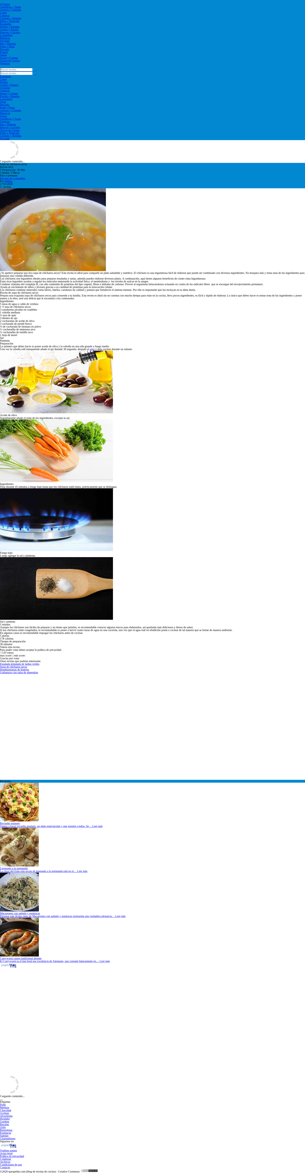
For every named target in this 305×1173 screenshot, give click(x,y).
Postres (4, 52)
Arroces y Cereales (10, 9)
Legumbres (6, 35)
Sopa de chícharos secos (13, 666)
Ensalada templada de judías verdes (19, 663)
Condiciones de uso (11, 1164)
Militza (8, 181)
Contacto (5, 1167)
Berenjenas (6, 1130)
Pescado (4, 49)
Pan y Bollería (8, 43)
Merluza (4, 1107)
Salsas (3, 54)
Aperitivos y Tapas (10, 6)
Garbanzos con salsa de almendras (19, 672)
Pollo (3, 1104)
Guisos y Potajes (9, 29)
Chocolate (5, 1110)
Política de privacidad (12, 1156)
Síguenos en (7, 1141)
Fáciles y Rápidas (10, 26)
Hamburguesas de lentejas (14, 669)
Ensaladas (5, 23)
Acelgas (4, 1113)
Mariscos (5, 38)
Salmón (4, 1135)
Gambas (4, 1121)
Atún (3, 1127)
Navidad (5, 40)
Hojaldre (5, 1118)
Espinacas (5, 1132)
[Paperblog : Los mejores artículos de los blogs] (8, 967)
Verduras (5, 63)
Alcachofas (6, 1115)
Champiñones (7, 1138)
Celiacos (5, 15)
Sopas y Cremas (9, 57)
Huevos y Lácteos (10, 32)
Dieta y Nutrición (9, 21)
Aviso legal (6, 1153)
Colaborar (5, 1158)
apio (92, 349)
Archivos (5, 1161)
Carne (3, 12)
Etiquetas (5, 1101)
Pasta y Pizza (7, 46)
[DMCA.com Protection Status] (89, 1171)
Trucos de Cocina (10, 60)
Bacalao (4, 1124)
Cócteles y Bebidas (10, 18)
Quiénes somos (8, 1150)
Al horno (5, 4)
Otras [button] (3, 101)
